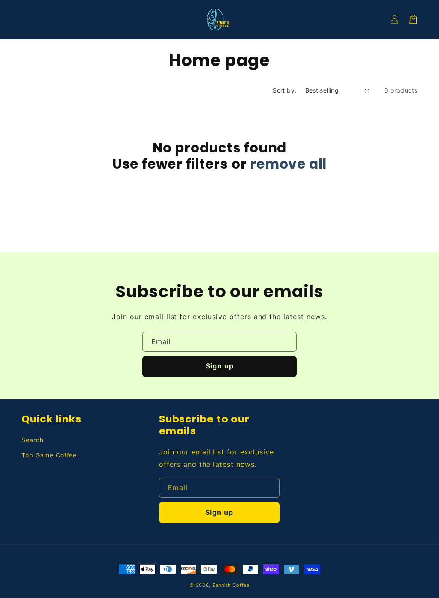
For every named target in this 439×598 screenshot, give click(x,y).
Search (32, 439)
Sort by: (284, 90)
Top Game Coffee (49, 455)
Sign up (220, 366)
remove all (288, 164)
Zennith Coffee (231, 585)
